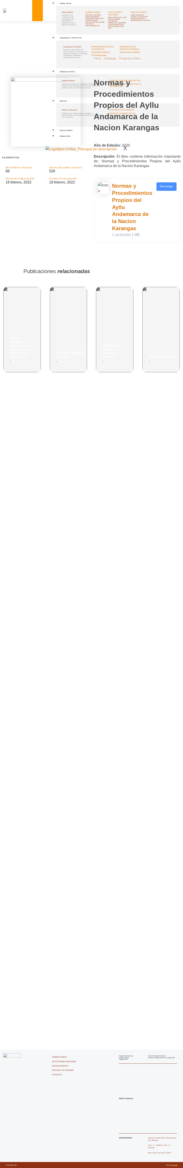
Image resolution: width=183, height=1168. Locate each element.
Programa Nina (130, 58)
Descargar (166, 186)
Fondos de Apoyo (67, 71)
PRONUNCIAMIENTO (162, 356)
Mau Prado (174, 1165)
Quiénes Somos (92, 12)
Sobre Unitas (65, 3)
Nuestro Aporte (139, 12)
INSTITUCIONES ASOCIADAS (115, 13)
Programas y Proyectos (71, 38)
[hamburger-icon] (173, 2)
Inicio (97, 58)
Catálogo (110, 58)
